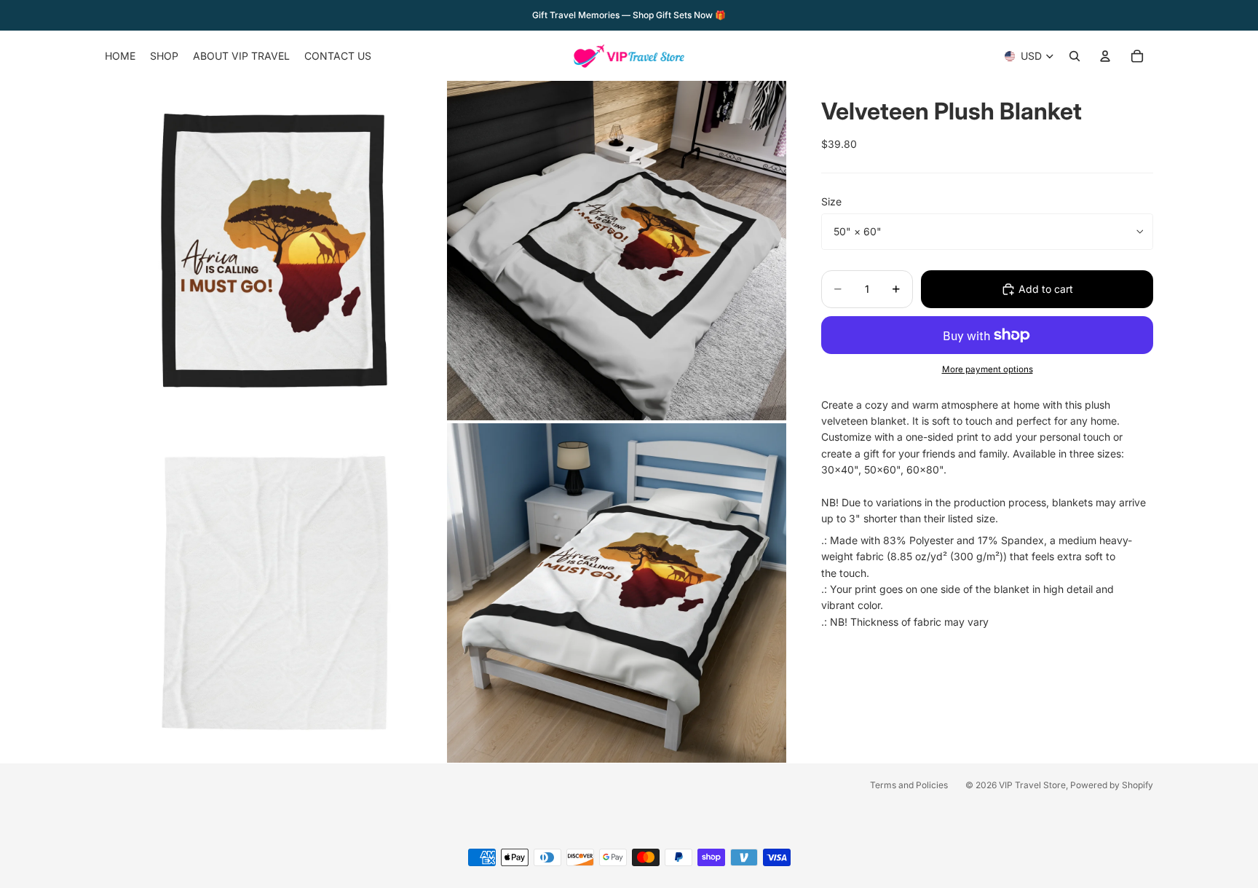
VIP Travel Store (1032, 784)
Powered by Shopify (1111, 784)
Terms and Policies (909, 784)
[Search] (1075, 56)
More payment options (987, 369)
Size (831, 201)
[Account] (1105, 56)
